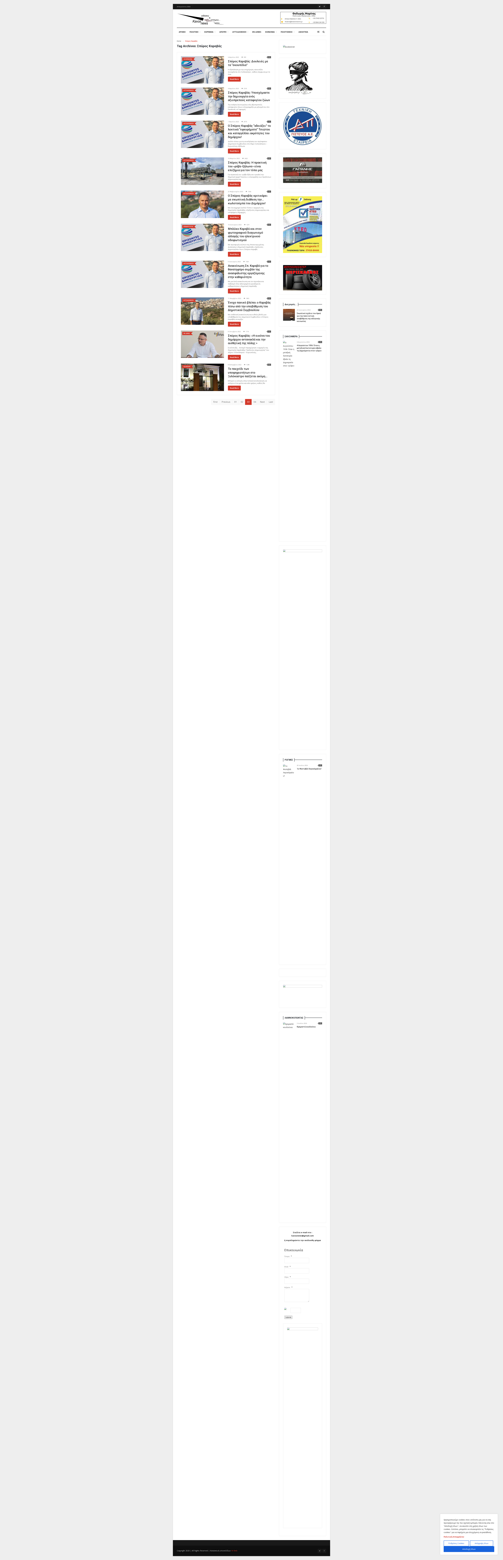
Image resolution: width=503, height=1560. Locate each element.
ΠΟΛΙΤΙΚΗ (194, 32)
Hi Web (234, 1550)
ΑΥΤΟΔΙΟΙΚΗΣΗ (239, 32)
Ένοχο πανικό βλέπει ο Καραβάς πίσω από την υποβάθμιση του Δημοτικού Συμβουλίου (249, 306)
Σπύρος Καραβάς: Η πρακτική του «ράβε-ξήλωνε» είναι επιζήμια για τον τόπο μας (247, 166)
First (215, 401)
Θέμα (286, 1277)
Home (179, 41)
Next (262, 401)
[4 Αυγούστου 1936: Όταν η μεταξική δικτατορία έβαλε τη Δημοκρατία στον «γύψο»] (289, 439)
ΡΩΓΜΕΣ (289, 760)
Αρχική (182, 32)
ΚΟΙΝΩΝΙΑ (270, 32)
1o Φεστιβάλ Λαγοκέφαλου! (309, 769)
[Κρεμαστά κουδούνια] (289, 1120)
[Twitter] (320, 7)
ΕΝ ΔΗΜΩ (256, 32)
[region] (469, 1534)
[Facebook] (324, 7)
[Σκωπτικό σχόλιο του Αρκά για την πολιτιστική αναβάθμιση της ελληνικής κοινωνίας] (289, 315)
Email (286, 1267)
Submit (288, 1317)
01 (235, 401)
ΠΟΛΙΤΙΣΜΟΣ (286, 32)
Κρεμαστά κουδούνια (306, 1027)
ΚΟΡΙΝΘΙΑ (208, 32)
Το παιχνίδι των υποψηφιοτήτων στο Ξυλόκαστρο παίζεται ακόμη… (247, 372)
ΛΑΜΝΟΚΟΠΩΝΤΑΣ (294, 1018)
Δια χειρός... (291, 304)
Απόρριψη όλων (481, 1543)
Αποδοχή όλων (469, 1549)
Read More (234, 79)
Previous (226, 401)
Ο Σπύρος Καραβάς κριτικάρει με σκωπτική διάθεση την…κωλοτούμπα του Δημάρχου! (247, 199)
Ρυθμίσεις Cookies (456, 1543)
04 (255, 401)
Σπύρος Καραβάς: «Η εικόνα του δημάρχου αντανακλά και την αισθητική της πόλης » (249, 339)
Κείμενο (287, 1287)
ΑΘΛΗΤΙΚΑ (303, 32)
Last (271, 401)
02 (242, 401)
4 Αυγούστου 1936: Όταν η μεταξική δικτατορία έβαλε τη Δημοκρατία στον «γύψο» (309, 348)
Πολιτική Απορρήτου (454, 1537)
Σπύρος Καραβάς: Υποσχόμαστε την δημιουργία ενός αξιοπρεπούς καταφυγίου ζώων (249, 96)
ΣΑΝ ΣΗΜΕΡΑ (291, 336)
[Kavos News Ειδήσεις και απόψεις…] (200, 18)
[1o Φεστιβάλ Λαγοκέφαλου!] (289, 862)
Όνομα (286, 1256)
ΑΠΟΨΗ (222, 32)
